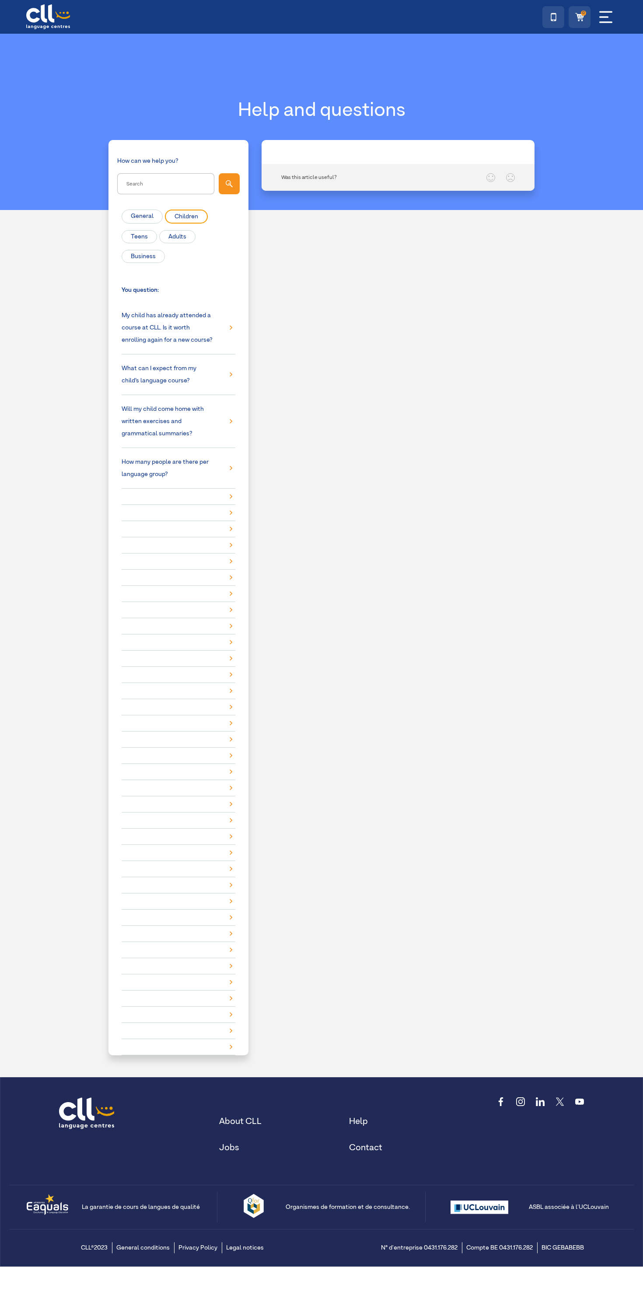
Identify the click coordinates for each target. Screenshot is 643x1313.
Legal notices (245, 1248)
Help (358, 1121)
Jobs (229, 1147)
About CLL (240, 1121)
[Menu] (606, 17)
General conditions (143, 1248)
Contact (365, 1147)
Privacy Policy (197, 1248)
